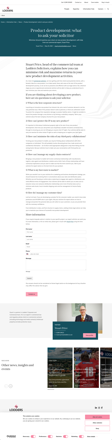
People (66, 9)
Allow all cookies (97, 417)
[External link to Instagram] (99, 408)
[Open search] (108, 9)
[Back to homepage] (8, 9)
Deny (97, 428)
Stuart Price (70, 221)
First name (29, 229)
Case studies (95, 2)
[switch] (50, 436)
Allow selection (97, 423)
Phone (28, 251)
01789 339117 (60, 332)
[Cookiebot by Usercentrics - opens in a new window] (11, 436)
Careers (100, 9)
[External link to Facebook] (101, 408)
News (20, 22)
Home (3, 22)
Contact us (78, 2)
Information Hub (88, 9)
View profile (89, 335)
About (86, 2)
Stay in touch (105, 2)
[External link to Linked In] (96, 408)
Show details (91, 436)
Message (28, 258)
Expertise (76, 9)
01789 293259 (68, 2)
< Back (3, 15)
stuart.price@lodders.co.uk (63, 46)
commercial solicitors (40, 81)
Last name (29, 236)
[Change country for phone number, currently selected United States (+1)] (28, 254)
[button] (10, 386)
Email (28, 243)
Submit (29, 278)
